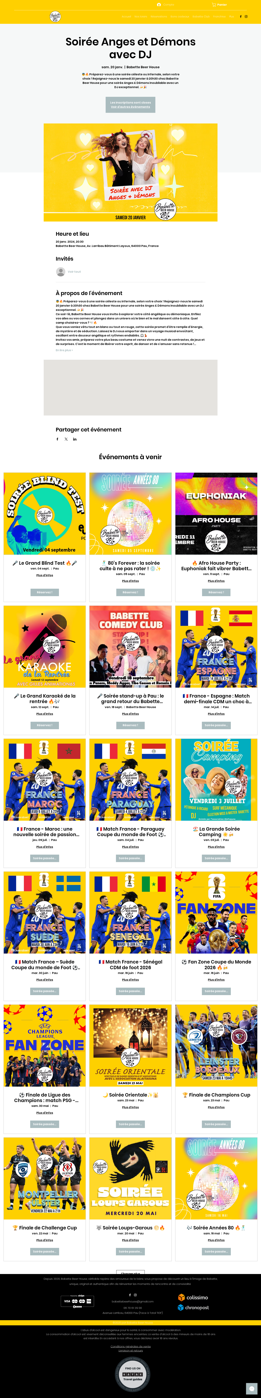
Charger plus (130, 1274)
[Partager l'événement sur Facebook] (57, 439)
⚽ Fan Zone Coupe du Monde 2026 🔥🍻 (216, 964)
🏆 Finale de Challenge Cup (44, 1228)
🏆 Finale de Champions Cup (216, 1095)
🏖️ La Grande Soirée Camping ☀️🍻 (216, 831)
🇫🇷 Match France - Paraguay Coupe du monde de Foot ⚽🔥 (130, 831)
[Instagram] (246, 16)
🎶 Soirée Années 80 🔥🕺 (216, 1228)
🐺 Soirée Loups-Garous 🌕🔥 (130, 1228)
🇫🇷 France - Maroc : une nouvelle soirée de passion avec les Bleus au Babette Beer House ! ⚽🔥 (44, 831)
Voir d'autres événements (130, 107)
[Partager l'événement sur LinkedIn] (75, 439)
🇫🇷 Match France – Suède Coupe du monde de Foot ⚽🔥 (44, 964)
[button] (221, 5)
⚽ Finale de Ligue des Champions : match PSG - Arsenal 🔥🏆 (44, 1097)
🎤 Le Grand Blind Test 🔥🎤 (44, 563)
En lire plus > (64, 350)
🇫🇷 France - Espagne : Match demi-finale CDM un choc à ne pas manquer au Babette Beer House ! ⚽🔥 (216, 698)
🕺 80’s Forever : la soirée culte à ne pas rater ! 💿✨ (130, 565)
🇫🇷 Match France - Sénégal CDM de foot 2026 (130, 964)
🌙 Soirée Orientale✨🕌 (130, 1095)
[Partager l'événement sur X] (66, 439)
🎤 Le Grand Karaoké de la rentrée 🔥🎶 (45, 698)
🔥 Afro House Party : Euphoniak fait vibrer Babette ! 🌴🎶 (216, 565)
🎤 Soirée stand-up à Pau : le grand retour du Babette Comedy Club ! (130, 698)
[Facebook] (241, 16)
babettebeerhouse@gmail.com (133, 1301)
